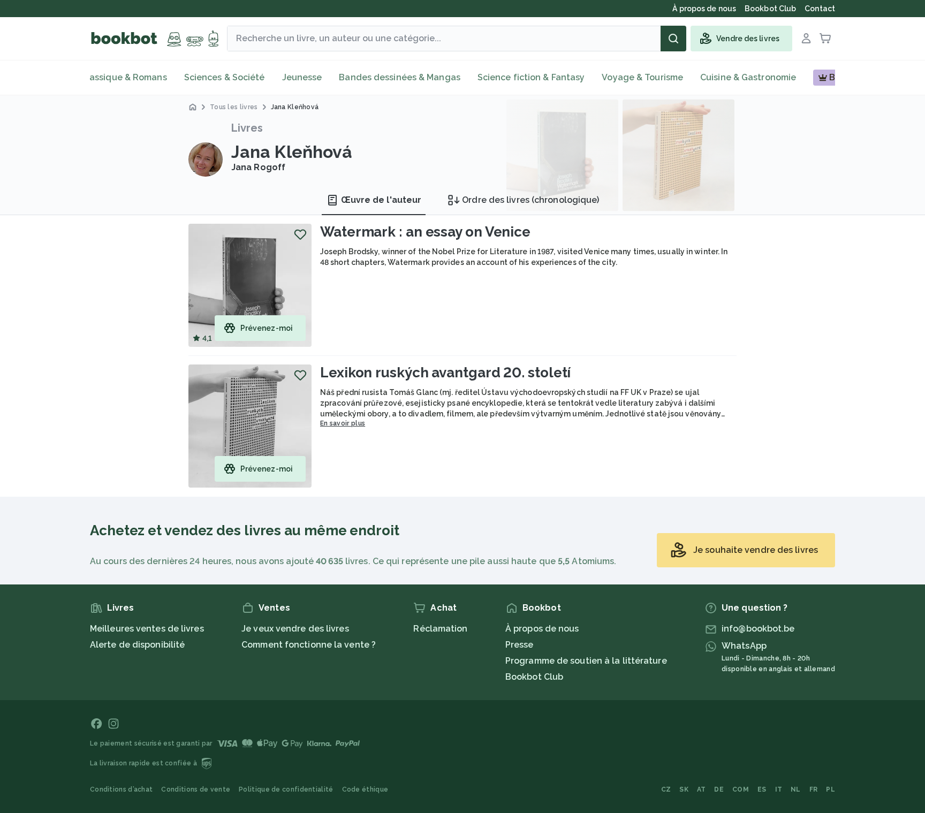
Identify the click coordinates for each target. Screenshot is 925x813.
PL (830, 789)
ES (762, 789)
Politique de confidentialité (286, 789)
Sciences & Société (224, 77)
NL (796, 789)
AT (701, 789)
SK (683, 789)
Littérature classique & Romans (100, 77)
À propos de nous (542, 629)
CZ (666, 789)
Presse (519, 645)
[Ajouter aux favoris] (300, 234)
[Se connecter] (806, 38)
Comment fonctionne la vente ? (308, 645)
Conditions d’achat (121, 789)
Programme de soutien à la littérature (586, 661)
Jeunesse (302, 77)
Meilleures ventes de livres (147, 629)
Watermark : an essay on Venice (425, 232)
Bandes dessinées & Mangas (399, 77)
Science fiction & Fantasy (531, 77)
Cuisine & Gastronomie (748, 77)
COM (740, 789)
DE (719, 789)
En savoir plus (342, 423)
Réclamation (440, 629)
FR (813, 789)
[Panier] (825, 38)
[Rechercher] (673, 38)
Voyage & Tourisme (642, 77)
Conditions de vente (195, 789)
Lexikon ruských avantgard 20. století (445, 372)
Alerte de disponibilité (137, 645)
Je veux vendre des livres (295, 629)
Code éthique (365, 789)
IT (779, 789)
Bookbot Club (534, 677)
